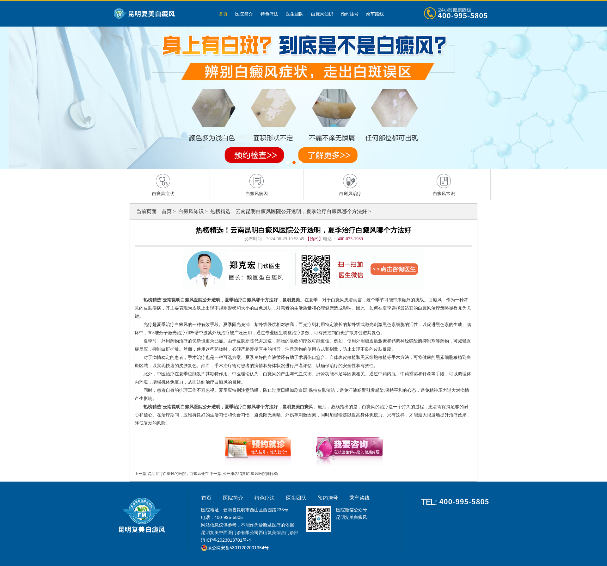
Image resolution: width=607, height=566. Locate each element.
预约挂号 (350, 13)
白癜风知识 (322, 13)
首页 (223, 13)
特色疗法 (269, 13)
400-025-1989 (350, 239)
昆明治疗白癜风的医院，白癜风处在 (178, 473)
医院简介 (244, 13)
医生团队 (295, 13)
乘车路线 (375, 13)
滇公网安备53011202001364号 (238, 547)
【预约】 (314, 239)
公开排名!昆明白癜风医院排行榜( (250, 473)
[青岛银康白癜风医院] (159, 14)
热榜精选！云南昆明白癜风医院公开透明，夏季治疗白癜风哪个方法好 (289, 211)
